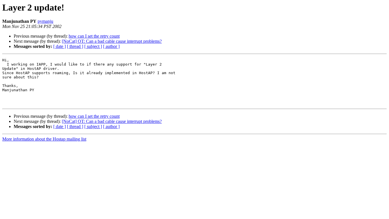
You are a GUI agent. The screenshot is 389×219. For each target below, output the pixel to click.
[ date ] (59, 46)
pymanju (45, 21)
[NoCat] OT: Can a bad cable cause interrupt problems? (112, 41)
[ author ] (111, 46)
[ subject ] (93, 46)
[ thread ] (75, 46)
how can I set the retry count (94, 36)
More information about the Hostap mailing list (44, 139)
